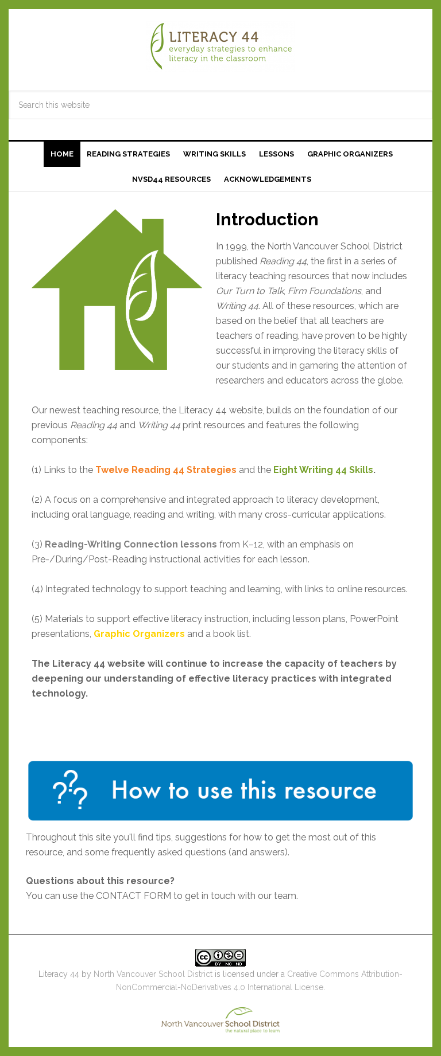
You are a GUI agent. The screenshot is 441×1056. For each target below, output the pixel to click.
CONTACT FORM (133, 895)
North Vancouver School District (153, 974)
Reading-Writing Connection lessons (131, 544)
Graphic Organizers (139, 633)
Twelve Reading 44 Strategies (166, 469)
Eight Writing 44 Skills (323, 469)
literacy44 (220, 46)
